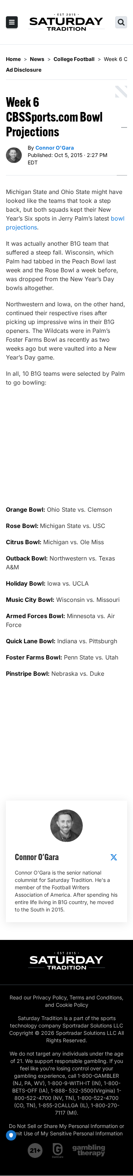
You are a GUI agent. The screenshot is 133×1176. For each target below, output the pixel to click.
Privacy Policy (49, 997)
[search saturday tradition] (121, 22)
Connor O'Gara (54, 147)
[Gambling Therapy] (88, 1150)
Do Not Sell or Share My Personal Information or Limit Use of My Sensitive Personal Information (66, 1129)
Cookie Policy (72, 1005)
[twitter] (113, 857)
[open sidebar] (12, 22)
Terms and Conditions (95, 997)
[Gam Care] (58, 1150)
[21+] (35, 1150)
